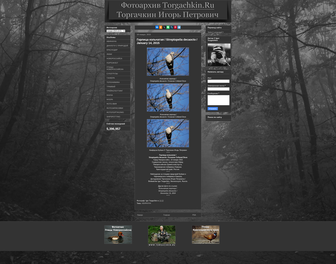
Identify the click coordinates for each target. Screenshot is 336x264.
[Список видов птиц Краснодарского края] (205, 243)
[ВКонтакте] (157, 27)
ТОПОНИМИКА (113, 82)
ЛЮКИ (109, 54)
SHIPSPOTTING (113, 117)
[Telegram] (179, 27)
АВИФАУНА (146, 203)
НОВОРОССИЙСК (114, 58)
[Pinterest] (175, 27)
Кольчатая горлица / (168, 188)
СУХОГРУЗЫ (112, 74)
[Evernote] (168, 27)
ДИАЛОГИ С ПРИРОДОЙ (117, 46)
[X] (164, 27)
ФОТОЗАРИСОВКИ (115, 108)
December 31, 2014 (168, 193)
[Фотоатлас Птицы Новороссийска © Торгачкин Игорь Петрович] (118, 243)
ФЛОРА (110, 99)
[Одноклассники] (160, 27)
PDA (194, 215)
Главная (166, 215)
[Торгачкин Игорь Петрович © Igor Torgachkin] (219, 66)
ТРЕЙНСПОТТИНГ (115, 91)
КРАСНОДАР (112, 50)
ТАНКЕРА (111, 78)
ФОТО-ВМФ (112, 104)
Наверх (140, 215)
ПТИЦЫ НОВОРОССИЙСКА (115, 68)
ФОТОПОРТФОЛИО (115, 112)
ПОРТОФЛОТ (112, 63)
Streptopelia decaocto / (168, 191)
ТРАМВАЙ (111, 87)
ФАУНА (110, 95)
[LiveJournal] (171, 27)
